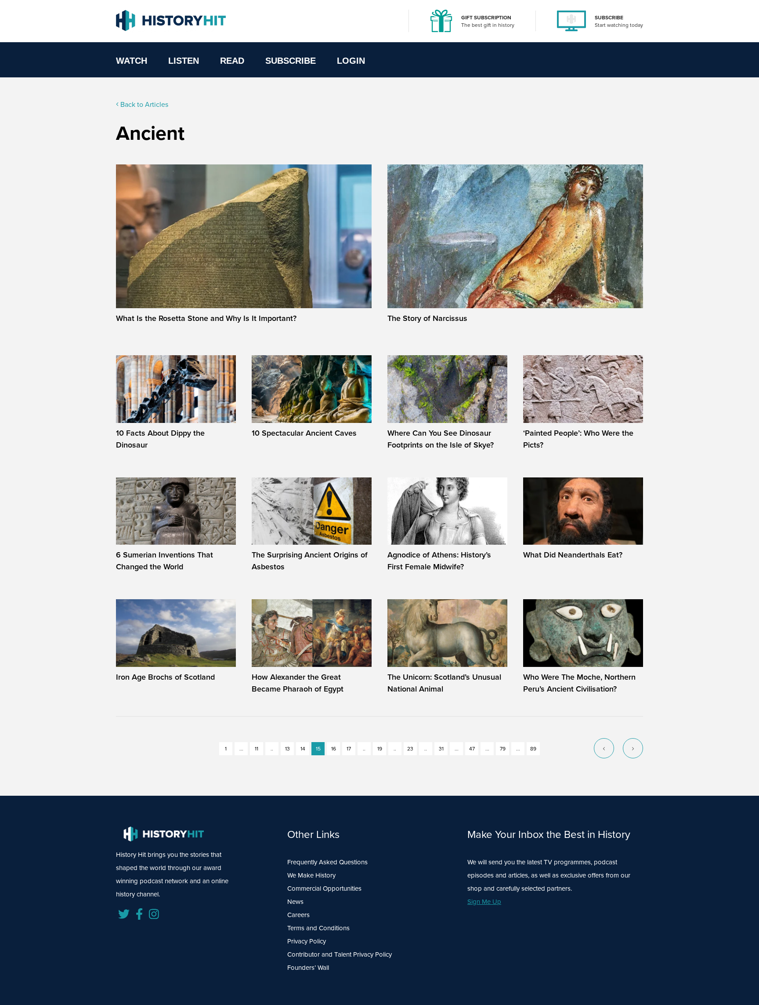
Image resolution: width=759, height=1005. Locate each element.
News (295, 902)
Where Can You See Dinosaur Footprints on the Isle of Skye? (440, 439)
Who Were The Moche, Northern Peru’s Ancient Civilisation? (579, 683)
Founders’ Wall (308, 967)
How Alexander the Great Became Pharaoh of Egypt (297, 683)
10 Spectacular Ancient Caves (304, 433)
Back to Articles (143, 104)
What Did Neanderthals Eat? (572, 555)
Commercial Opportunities (324, 888)
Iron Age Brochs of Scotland (165, 677)
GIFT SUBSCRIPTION (486, 18)
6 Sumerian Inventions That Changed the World (164, 560)
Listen (183, 61)
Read (232, 61)
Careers (298, 915)
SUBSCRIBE (609, 18)
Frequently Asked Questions (327, 862)
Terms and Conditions (318, 928)
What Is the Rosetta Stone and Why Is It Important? (206, 318)
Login (351, 61)
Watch (131, 61)
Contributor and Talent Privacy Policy (339, 954)
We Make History (311, 875)
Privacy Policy (306, 941)
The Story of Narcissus (427, 318)
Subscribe (290, 61)
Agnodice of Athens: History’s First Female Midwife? (439, 560)
